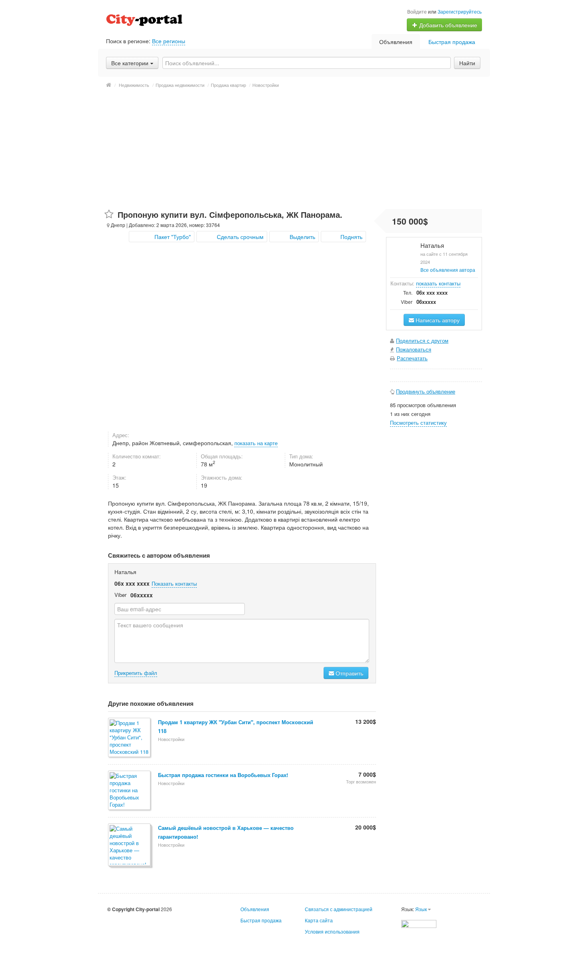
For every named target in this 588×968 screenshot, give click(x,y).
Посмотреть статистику (418, 422)
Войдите (417, 11)
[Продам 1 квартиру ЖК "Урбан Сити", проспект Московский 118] (130, 738)
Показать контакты (174, 583)
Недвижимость (134, 85)
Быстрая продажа (451, 42)
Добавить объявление (447, 25)
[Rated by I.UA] (418, 923)
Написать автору (437, 320)
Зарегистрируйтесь (460, 11)
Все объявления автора (447, 269)
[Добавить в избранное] (109, 214)
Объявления (395, 42)
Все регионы (168, 41)
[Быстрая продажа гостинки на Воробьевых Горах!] (130, 791)
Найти (467, 63)
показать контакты (438, 283)
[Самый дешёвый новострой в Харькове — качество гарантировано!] (130, 845)
